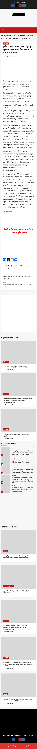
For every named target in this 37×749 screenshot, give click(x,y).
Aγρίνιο (14, 485)
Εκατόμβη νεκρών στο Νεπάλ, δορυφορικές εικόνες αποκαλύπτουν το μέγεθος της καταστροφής (22, 452)
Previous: (16, 276)
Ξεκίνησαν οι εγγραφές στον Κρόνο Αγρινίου (17, 367)
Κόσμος (13, 449)
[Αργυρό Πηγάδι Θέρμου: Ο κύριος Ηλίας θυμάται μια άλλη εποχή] (5, 460)
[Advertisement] (18, 313)
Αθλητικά (6, 43)
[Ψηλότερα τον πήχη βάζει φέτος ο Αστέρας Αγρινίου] (18, 420)
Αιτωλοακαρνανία (16, 459)
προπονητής (7, 268)
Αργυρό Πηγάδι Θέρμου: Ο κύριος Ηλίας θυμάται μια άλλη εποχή (21, 462)
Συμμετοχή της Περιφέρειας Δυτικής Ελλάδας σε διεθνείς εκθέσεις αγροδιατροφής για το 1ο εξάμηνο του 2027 (23, 480)
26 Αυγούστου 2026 (8, 369)
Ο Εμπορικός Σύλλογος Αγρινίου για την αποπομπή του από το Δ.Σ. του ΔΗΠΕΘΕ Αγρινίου (22, 489)
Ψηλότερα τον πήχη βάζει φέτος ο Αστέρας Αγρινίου (16, 435)
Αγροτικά (14, 475)
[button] (3, 29)
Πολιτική (14, 467)
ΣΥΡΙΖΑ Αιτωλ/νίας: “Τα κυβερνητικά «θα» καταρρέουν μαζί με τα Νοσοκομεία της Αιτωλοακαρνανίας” (22, 471)
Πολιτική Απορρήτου (14, 735)
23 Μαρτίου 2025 (8, 56)
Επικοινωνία (29, 735)
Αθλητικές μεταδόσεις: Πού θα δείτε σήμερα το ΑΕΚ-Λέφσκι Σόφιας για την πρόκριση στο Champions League (17, 400)
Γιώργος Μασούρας (21, 266)
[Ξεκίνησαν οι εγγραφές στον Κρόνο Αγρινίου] (18, 352)
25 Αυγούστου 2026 (8, 438)
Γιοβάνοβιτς (10, 266)
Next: (18, 284)
